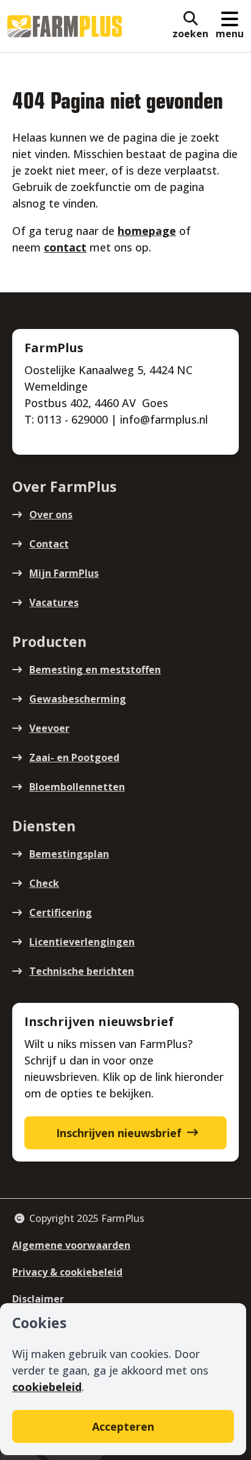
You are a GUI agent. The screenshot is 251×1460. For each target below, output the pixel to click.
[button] (190, 26)
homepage (147, 230)
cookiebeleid (47, 1386)
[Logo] (64, 26)
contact (65, 247)
